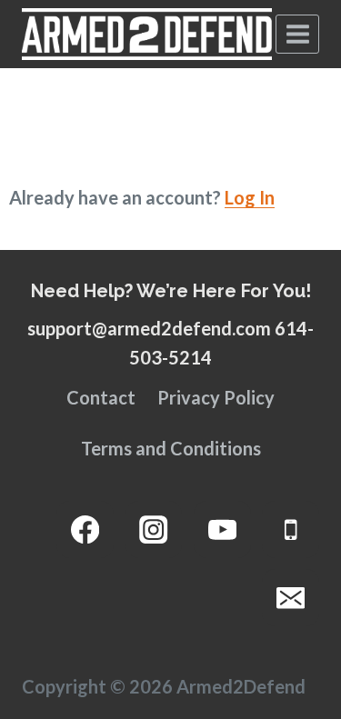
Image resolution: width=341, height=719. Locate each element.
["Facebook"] (85, 529)
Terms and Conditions (171, 448)
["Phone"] (290, 529)
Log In (250, 197)
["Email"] (290, 597)
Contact (100, 397)
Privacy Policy (216, 397)
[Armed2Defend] (147, 34)
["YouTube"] (222, 529)
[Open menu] (297, 34)
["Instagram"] (154, 529)
